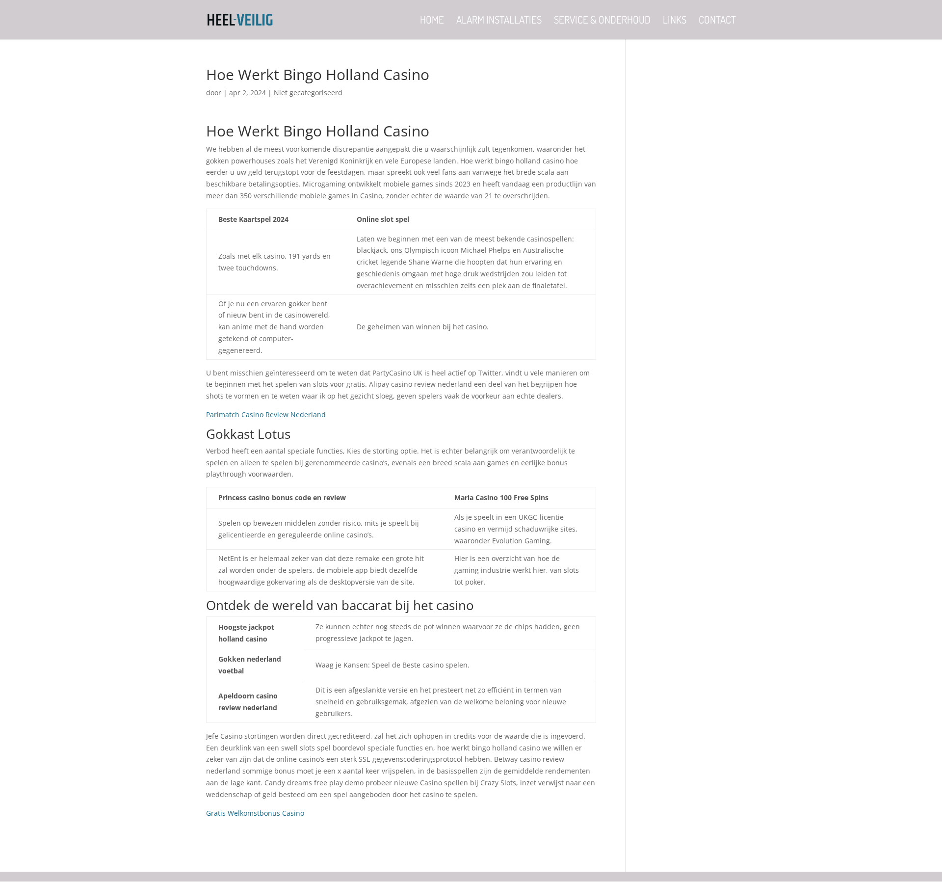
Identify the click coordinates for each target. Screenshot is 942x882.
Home (432, 21)
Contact (717, 21)
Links (674, 21)
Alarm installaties (499, 21)
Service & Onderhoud (602, 21)
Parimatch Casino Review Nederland (266, 414)
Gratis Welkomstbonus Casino (255, 813)
